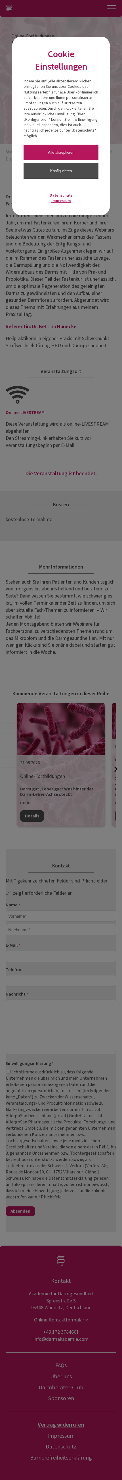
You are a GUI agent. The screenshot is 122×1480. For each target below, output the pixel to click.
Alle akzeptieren (61, 152)
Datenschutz (61, 195)
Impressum (61, 201)
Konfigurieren (61, 171)
